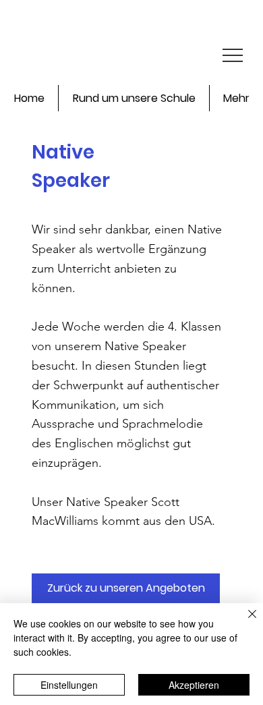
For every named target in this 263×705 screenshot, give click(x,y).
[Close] (244, 622)
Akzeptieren (194, 685)
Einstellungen (69, 685)
